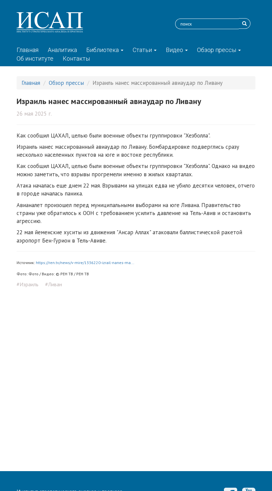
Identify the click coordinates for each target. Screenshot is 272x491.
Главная (27, 49)
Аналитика (62, 49)
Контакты (76, 58)
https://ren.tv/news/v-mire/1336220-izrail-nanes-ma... (85, 262)
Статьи (143, 49)
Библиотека (103, 49)
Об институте (35, 58)
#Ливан (53, 284)
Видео (175, 49)
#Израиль (27, 284)
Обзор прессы (217, 49)
